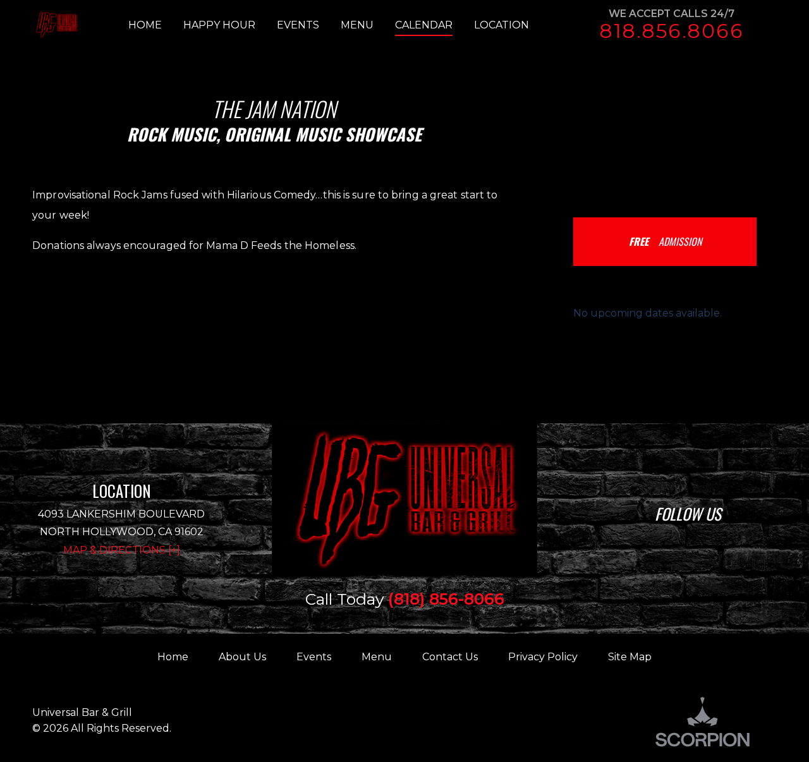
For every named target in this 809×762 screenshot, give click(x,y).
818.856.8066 (671, 31)
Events (313, 657)
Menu (377, 657)
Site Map (630, 657)
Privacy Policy (543, 657)
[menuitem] (155, 25)
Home (172, 657)
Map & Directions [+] (121, 550)
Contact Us (450, 657)
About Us (242, 657)
